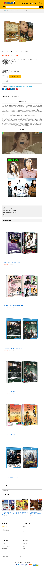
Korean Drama (12, 86)
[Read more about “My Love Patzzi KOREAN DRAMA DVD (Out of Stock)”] (19, 510)
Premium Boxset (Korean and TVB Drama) (24, 86)
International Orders (6, 546)
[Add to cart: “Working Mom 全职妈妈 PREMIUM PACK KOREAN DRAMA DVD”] (5, 510)
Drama (7, 86)
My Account (25, 543)
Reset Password (26, 545)
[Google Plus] (6, 537)
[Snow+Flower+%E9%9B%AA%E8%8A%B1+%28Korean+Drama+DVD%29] (6, 89)
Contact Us (25, 526)
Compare (7, 81)
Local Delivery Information (7, 545)
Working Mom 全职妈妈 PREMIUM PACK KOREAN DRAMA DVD (8, 513)
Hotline (22, 2)
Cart (24, 548)
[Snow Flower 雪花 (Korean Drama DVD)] (3, 89)
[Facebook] (2, 537)
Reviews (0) (15, 96)
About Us (3, 543)
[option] (8, 508)
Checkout (25, 549)
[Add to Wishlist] (4, 81)
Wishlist (24, 546)
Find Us (24, 528)
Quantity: (3, 75)
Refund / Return (26, 529)
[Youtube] (8, 537)
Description (6, 96)
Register (40, 3)
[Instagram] (10, 537)
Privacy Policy (4, 549)
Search (41, 7)
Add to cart (15, 76)
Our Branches (4, 548)
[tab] (6, 97)
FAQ (23, 531)
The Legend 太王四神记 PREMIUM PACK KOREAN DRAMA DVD (36, 513)
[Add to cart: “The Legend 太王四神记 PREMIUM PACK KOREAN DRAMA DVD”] (33, 510)
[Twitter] (4, 537)
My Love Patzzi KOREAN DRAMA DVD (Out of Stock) (22, 513)
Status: (3, 57)
